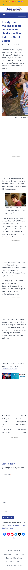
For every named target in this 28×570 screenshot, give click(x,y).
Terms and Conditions (14, 558)
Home (10, 551)
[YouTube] (12, 1)
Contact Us (8, 554)
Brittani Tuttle (8, 45)
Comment (7, 475)
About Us (17, 551)
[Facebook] (3, 1)
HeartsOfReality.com (9, 369)
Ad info (19, 561)
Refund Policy (10, 561)
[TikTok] (3, 4)
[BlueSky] (19, 1)
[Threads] (15, 1)
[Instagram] (9, 1)
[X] (6, 1)
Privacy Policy (19, 554)
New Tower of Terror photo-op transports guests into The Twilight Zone (21, 424)
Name (5, 502)
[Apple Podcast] (22, 1)
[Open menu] (4, 15)
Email (5, 511)
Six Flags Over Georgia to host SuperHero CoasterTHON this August (7, 424)
